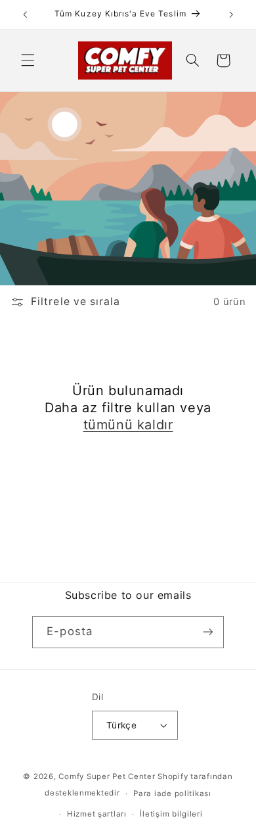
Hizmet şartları (97, 814)
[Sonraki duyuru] (231, 14)
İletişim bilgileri (171, 814)
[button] (27, 60)
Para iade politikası (172, 793)
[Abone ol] (207, 632)
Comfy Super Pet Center (106, 776)
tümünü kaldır (128, 425)
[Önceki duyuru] (25, 14)
